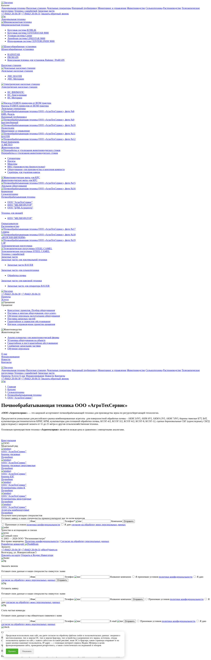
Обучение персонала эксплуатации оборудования (33, 316)
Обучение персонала (18, 348)
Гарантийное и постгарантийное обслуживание (32, 343)
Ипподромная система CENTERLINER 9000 (31, 41)
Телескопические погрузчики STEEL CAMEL (25, 251)
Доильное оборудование (14, 185)
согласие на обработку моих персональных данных (99, 524)
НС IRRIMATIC (15, 92)
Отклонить (27, 651)
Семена (5, 232)
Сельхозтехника (9, 194)
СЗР (3, 243)
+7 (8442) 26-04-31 (30, 13)
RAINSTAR (13, 54)
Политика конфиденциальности (42, 541)
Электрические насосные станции (19, 87)
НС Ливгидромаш (17, 95)
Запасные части (9, 257)
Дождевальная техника (13, 19)
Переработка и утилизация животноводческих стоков (29, 153)
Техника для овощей (12, 213)
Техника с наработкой (12, 254)
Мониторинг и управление (15, 130)
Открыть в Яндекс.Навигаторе (37, 555)
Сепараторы (13, 158)
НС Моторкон (14, 97)
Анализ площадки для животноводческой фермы (33, 337)
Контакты (6, 362)
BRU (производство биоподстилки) (26, 166)
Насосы (11, 161)
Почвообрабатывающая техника (18, 197)
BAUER (5, 136)
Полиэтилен (7, 128)
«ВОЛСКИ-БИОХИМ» (13, 237)
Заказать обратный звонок (55, 13)
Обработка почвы (16, 275)
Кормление (7, 191)
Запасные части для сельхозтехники (20, 270)
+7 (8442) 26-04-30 (11, 13)
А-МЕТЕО (7, 144)
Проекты (6, 296)
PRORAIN (13, 57)
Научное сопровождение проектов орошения (31, 324)
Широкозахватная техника (15, 24)
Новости (5, 359)
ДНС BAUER (14, 76)
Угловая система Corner (19, 35)
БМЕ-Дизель (8, 114)
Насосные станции (11, 65)
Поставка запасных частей (21, 318)
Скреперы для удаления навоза (23, 172)
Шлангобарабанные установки (17, 49)
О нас (4, 354)
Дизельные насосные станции (17, 71)
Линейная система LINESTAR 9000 (26, 38)
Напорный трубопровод (14, 117)
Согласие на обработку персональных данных (84, 541)
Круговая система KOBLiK (21, 30)
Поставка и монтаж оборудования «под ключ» (31, 313)
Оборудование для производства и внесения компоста (36, 169)
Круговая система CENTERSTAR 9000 (28, 33)
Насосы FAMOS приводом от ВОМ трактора (25, 105)
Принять (12, 651)
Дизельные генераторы (13, 108)
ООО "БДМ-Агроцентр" (20, 207)
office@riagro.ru (49, 549)
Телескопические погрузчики (16, 245)
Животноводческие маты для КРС (19, 180)
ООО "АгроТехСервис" (20, 202)
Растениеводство (10, 226)
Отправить (129, 521)
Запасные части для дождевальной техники (24, 259)
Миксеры (12, 164)
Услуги (5, 299)
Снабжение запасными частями (24, 346)
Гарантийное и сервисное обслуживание (29, 321)
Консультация (8, 440)
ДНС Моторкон (15, 79)
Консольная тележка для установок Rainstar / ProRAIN (36, 60)
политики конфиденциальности (43, 524)
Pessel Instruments (10, 142)
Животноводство (10, 147)
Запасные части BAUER (20, 265)
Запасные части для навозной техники (21, 280)
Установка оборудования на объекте (26, 340)
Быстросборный (9, 122)
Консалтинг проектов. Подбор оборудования (31, 310)
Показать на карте (10, 555)
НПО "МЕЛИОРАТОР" (19, 205)
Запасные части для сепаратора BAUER (28, 286)
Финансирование (10, 356)
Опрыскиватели (9, 223)
